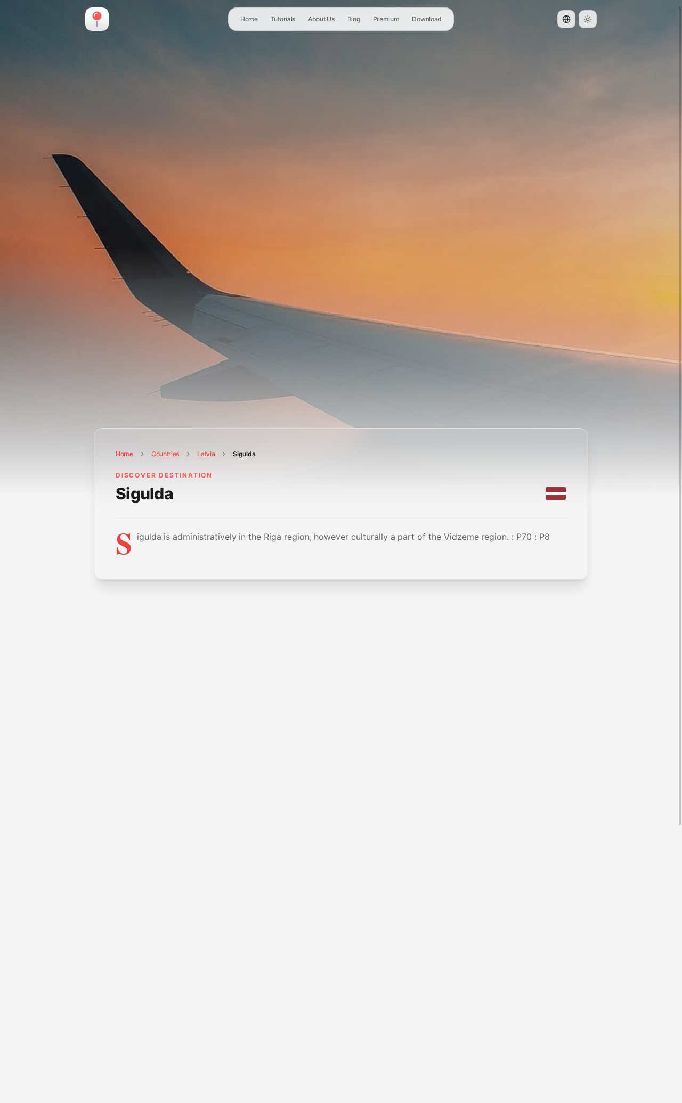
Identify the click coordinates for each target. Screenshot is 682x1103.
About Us (321, 19)
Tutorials (283, 19)
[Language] (566, 19)
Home (249, 19)
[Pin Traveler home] (97, 19)
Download (427, 19)
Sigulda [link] (244, 454)
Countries (165, 454)
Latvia (206, 454)
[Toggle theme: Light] (588, 19)
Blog (353, 19)
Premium (386, 19)
